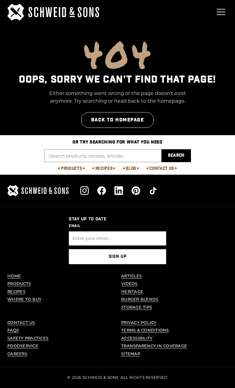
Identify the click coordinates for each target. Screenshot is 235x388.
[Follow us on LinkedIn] (119, 190)
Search (176, 155)
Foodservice (22, 345)
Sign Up (118, 256)
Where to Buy (24, 299)
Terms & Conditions (145, 330)
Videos (129, 283)
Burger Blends (139, 299)
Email (75, 225)
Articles (131, 275)
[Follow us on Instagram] (84, 190)
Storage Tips (136, 307)
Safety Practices (27, 337)
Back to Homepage (117, 120)
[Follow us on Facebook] (101, 190)
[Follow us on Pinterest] (136, 190)
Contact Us (161, 168)
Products (71, 168)
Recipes (104, 168)
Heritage (132, 291)
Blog (131, 168)
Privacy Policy (138, 322)
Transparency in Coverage (154, 345)
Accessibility (136, 337)
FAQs (13, 330)
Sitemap (130, 353)
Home (14, 275)
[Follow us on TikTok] (153, 190)
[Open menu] (221, 11)
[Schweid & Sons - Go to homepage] (53, 12)
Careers (17, 353)
